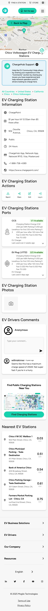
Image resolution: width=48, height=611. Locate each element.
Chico (7, 94)
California (38, 91)
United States (24, 91)
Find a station (18, 3)
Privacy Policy (24, 605)
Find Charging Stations (24, 414)
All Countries (8, 91)
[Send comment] (40, 350)
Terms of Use (24, 600)
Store (35, 3)
